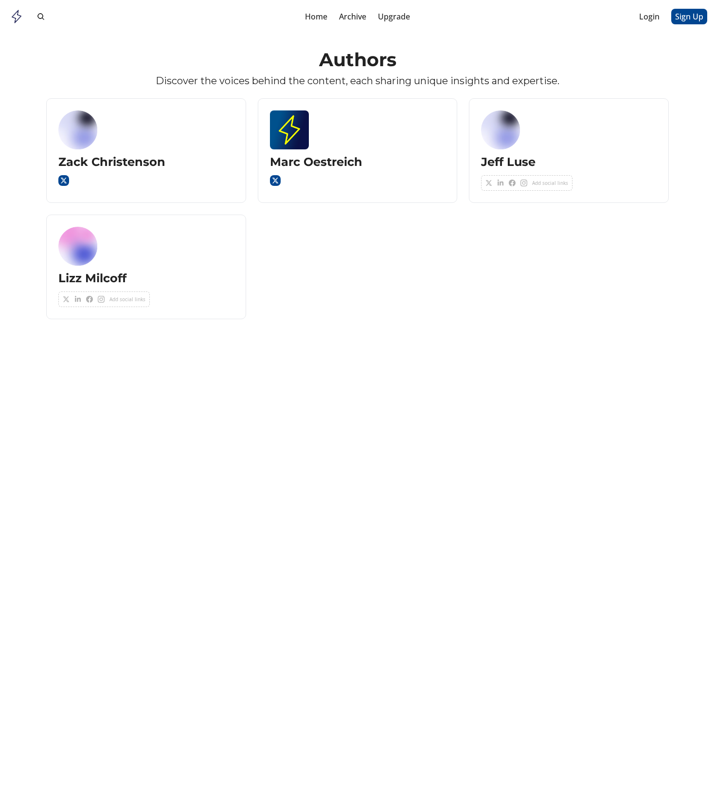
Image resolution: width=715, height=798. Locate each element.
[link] (146, 150)
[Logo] (16, 16)
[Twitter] (63, 180)
